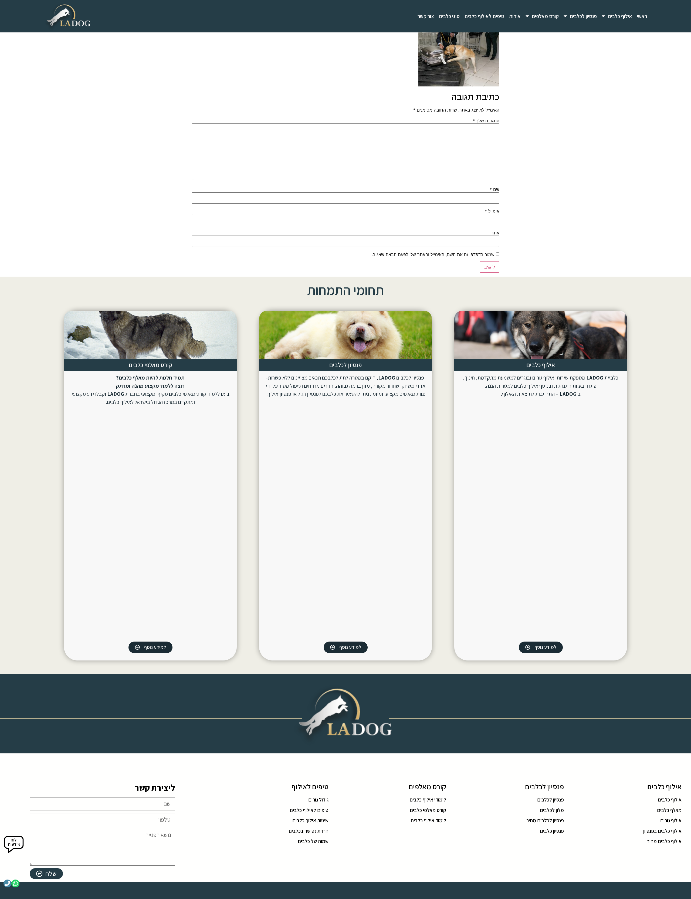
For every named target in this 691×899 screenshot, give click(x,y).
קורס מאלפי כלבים (150, 365)
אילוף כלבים (620, 16)
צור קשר (426, 16)
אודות (515, 16)
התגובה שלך (486, 121)
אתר (495, 233)
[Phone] (7, 883)
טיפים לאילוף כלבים (484, 16)
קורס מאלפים (545, 16)
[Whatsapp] (15, 883)
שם (494, 189)
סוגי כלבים (449, 16)
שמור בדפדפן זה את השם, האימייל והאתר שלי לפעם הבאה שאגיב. (433, 254)
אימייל (492, 211)
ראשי (642, 16)
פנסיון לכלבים (583, 16)
